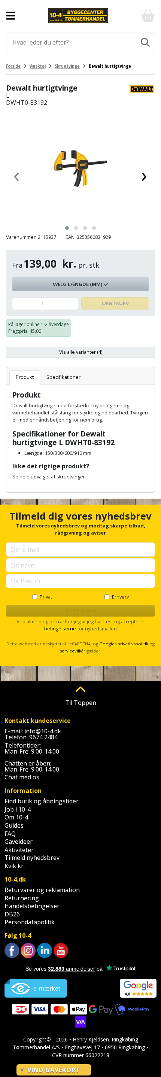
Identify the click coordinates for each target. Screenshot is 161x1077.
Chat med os (21, 777)
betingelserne (60, 628)
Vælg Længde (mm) (78, 284)
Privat (46, 596)
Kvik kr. (14, 866)
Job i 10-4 (17, 809)
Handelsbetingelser (32, 906)
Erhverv (120, 596)
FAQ (10, 834)
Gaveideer (18, 841)
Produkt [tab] (25, 377)
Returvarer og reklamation (42, 890)
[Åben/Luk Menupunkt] (10, 16)
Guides (14, 825)
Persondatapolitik (29, 922)
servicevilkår (72, 651)
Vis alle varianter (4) (80, 352)
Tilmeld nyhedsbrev (32, 858)
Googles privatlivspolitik (123, 643)
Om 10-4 (16, 817)
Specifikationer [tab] (63, 377)
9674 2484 (43, 737)
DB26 (12, 914)
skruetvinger (71, 476)
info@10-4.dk (42, 731)
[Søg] (145, 42)
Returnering (21, 898)
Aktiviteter (19, 850)
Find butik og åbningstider (41, 801)
